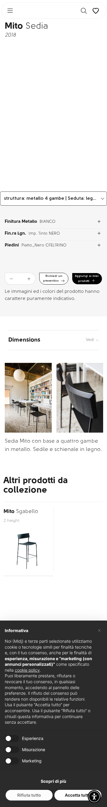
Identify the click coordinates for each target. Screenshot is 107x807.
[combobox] (53, 198)
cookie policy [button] (27, 670)
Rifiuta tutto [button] (29, 795)
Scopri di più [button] (53, 781)
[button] (94, 796)
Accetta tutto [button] (78, 795)
